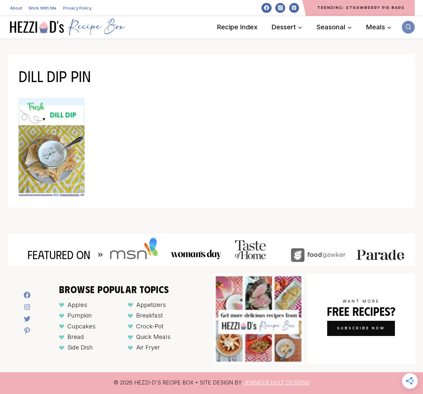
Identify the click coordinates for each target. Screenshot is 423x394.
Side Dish (80, 347)
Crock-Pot (150, 326)
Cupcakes (81, 326)
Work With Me (42, 8)
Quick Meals (153, 336)
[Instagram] (280, 8)
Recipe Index (237, 27)
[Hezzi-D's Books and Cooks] (67, 27)
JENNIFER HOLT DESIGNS (277, 382)
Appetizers (151, 304)
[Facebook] (266, 8)
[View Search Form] (408, 27)
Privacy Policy (77, 8)
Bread (75, 336)
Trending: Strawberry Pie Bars (361, 7)
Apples (77, 304)
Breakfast (149, 315)
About (16, 8)
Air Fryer (148, 347)
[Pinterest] (294, 8)
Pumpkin (79, 315)
